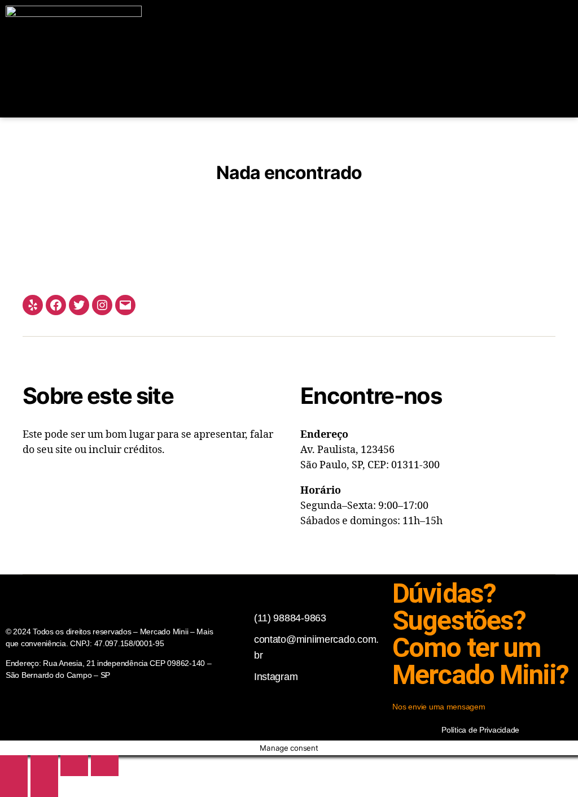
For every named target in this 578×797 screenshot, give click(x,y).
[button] (433, 59)
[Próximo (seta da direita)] (44, 786)
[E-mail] (125, 305)
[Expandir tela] (44, 765)
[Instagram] (102, 305)
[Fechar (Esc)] (105, 765)
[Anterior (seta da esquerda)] (14, 786)
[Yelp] (33, 305)
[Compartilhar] (74, 765)
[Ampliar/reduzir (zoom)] (14, 765)
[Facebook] (56, 305)
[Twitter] (79, 305)
